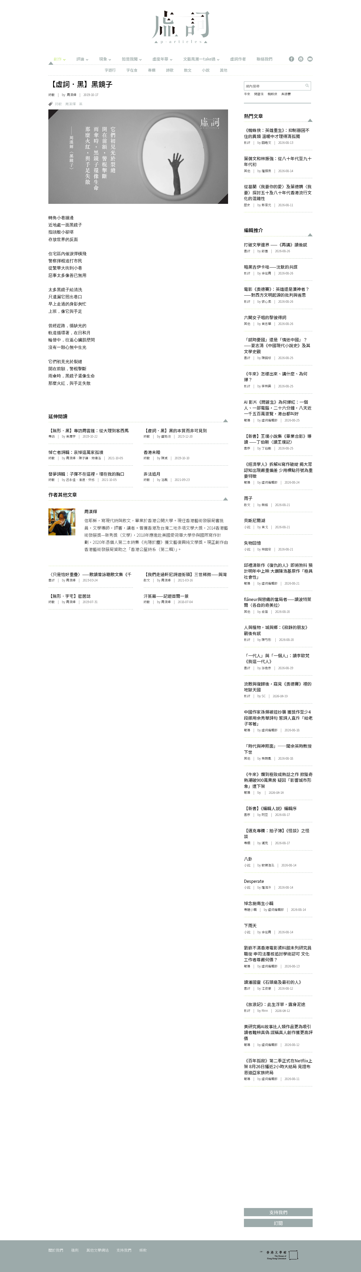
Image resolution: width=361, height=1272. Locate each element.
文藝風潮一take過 (199, 59)
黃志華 (266, 323)
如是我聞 (130, 59)
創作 (58, 59)
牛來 (247, 93)
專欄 (151, 70)
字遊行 (110, 70)
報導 (247, 420)
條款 (143, 1250)
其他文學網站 (97, 1250)
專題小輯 (250, 909)
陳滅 (164, 458)
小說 (205, 70)
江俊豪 (266, 988)
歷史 (247, 205)
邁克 (265, 843)
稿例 (74, 1250)
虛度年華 (160, 59)
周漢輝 (71, 94)
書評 (51, 580)
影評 (247, 142)
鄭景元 (266, 205)
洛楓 (164, 479)
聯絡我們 (264, 59)
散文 (187, 70)
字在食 (131, 70)
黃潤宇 (71, 436)
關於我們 (55, 1250)
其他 (223, 70)
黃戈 (265, 527)
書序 (247, 448)
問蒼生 (259, 93)
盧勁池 (166, 436)
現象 (103, 59)
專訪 (51, 436)
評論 (80, 59)
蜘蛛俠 (272, 93)
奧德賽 (286, 93)
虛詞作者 (238, 59)
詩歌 (169, 70)
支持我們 (124, 1250)
